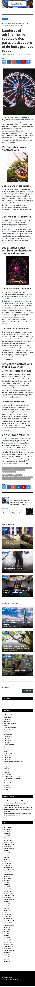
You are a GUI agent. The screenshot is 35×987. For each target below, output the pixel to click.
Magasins (7, 766)
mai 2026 (7, 831)
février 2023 (7, 914)
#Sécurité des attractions (24, 476)
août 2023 (7, 901)
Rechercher (5, 687)
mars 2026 (7, 836)
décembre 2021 (8, 944)
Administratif (8, 715)
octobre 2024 (8, 872)
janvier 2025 (8, 865)
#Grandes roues (7, 470)
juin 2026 (7, 829)
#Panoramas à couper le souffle (11, 474)
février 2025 (7, 863)
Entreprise (7, 749)
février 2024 (8, 889)
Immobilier (7, 757)
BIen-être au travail (10, 728)
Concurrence (8, 736)
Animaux (7, 719)
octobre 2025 (8, 846)
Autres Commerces (10, 723)
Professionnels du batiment (12, 776)
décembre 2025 (9, 842)
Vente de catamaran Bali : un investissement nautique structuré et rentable (16, 622)
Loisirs (5, 19)
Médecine (7, 768)
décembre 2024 (9, 868)
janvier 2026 (8, 840)
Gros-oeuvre (8, 753)
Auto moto (7, 721)
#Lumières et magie (18, 470)
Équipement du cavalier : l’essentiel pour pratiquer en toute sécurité (17, 568)
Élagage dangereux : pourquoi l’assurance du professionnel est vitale (16, 647)
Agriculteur (7, 717)
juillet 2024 (7, 878)
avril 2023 (7, 910)
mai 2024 (7, 882)
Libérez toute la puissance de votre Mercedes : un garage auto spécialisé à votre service (21, 502)
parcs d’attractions (11, 438)
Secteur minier (8, 783)
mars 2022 (7, 938)
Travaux (6, 789)
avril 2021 (7, 961)
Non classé (7, 772)
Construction (8, 740)
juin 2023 (7, 906)
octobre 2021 (8, 948)
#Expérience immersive (25, 468)
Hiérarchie (7, 755)
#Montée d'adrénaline (8, 472)
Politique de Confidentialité (10, 979)
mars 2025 (7, 861)
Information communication (13, 762)
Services (5, 632)
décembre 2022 (9, 918)
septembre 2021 (9, 950)
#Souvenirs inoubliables (22, 479)
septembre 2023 (9, 899)
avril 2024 (7, 885)
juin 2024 (7, 880)
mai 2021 (6, 959)
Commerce (7, 732)
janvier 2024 (8, 891)
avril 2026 (7, 834)
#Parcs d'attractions (8, 476)
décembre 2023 (8, 893)
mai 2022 (7, 933)
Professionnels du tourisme (12, 778)
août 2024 (7, 876)
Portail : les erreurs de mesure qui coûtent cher (18, 807)
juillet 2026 (7, 827)
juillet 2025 (7, 853)
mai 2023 (6, 908)
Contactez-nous (7, 977)
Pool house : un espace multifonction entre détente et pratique (16, 592)
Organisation (8, 774)
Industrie (7, 759)
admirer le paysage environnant (14, 301)
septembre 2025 (9, 848)
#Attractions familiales (9, 468)
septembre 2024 (9, 874)
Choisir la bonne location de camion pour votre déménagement (17, 671)
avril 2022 (7, 935)
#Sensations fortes (8, 479)
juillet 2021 (7, 955)
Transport (7, 787)
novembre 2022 (9, 921)
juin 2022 (7, 931)
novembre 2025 (9, 844)
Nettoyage (7, 770)
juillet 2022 (7, 929)
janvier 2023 (7, 916)
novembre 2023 (9, 895)
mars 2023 (7, 912)
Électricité (7, 747)
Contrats (6, 742)
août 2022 (7, 927)
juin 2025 (7, 855)
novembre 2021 (9, 946)
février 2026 (8, 838)
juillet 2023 (7, 904)
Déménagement (7, 656)
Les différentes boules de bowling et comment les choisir (16, 544)
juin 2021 (7, 957)
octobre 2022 (8, 923)
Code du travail (8, 730)
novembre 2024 (9, 870)
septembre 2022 (9, 925)
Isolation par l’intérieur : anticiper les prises (17, 801)
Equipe (6, 751)
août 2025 (7, 851)
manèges (11, 194)
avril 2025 (7, 859)
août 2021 (7, 952)
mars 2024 (7, 887)
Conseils (6, 738)
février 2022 (7, 940)
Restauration (8, 781)
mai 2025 (7, 857)
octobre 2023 (8, 897)
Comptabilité (6, 608)
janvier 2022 (8, 942)
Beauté (6, 725)
